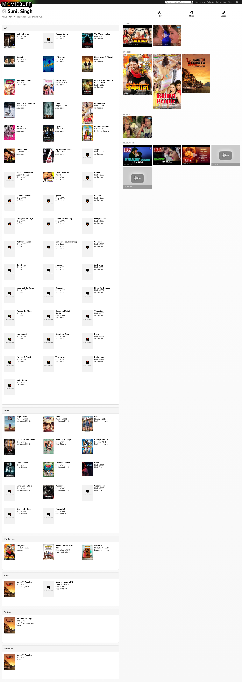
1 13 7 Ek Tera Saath (26, 439)
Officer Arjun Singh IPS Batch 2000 (104, 81)
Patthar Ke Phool (24, 311)
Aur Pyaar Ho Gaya (25, 218)
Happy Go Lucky (101, 439)
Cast (6, 575)
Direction (8, 648)
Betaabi (97, 195)
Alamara (98, 545)
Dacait (97, 334)
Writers (7, 612)
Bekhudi (59, 288)
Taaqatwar (99, 311)
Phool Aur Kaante (102, 288)
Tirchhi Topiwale (24, 195)
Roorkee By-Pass (24, 509)
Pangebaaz (21, 545)
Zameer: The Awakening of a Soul (66, 243)
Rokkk (96, 462)
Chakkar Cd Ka (61, 34)
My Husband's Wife (64, 149)
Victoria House (101, 486)
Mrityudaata (100, 218)
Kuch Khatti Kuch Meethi (63, 173)
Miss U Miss (60, 80)
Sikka (57, 103)
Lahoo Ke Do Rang (63, 218)
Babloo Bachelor (24, 80)
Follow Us (220, 2)
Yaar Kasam (60, 357)
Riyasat (58, 126)
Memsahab (60, 509)
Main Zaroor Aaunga (26, 103)
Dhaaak (20, 57)
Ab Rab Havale (23, 34)
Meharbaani (22, 380)
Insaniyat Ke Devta (25, 288)
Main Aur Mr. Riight (63, 439)
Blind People (99, 103)
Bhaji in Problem (101, 126)
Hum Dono (21, 265)
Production (9, 539)
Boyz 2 (58, 416)
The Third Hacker (102, 34)
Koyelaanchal (23, 462)
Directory (200, 2)
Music (7, 410)
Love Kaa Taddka (24, 486)
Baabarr (58, 486)
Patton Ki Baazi (24, 357)
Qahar (58, 195)
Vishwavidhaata (24, 242)
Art (5, 27)
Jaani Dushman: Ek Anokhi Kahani (25, 173)
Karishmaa (99, 357)
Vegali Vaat (22, 416)
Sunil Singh (20, 11)
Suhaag (58, 265)
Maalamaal (22, 334)
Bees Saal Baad (62, 334)
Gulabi (19, 126)
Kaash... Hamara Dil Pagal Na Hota (64, 583)
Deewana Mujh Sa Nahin (63, 312)
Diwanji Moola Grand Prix (64, 546)
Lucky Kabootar (62, 462)
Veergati (98, 242)
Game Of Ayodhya (24, 582)
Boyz (96, 416)
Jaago (96, 149)
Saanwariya (22, 149)
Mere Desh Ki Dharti (103, 57)
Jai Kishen (98, 265)
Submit (210, 2)
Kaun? (97, 172)
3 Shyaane (60, 57)
